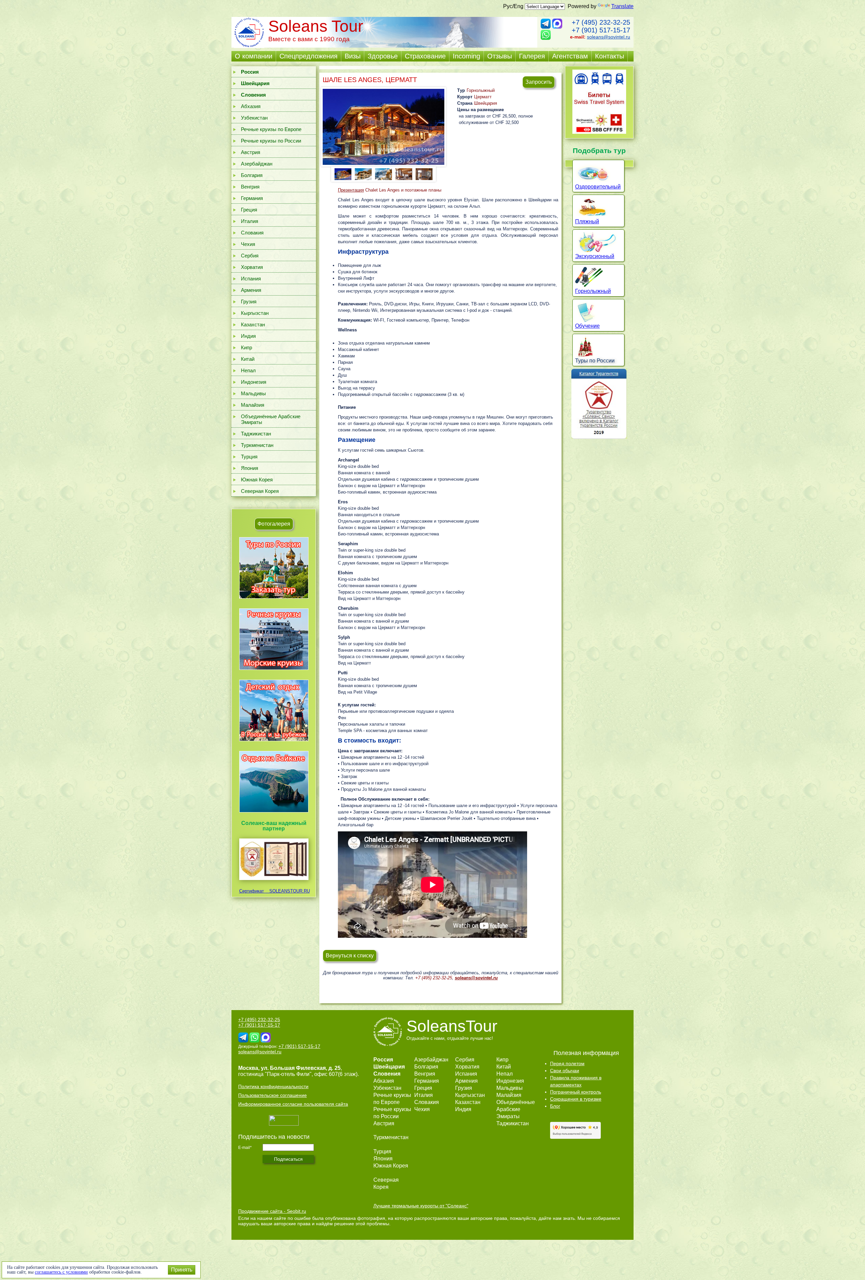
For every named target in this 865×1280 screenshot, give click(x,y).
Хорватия (252, 267)
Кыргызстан (255, 313)
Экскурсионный (594, 256)
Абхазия (251, 106)
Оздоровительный (598, 187)
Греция (249, 209)
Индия (248, 336)
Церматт (483, 96)
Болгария (252, 175)
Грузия (248, 301)
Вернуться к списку (350, 955)
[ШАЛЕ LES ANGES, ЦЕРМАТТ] (383, 127)
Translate (622, 6)
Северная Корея (260, 491)
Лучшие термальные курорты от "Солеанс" (420, 1205)
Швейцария (485, 103)
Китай (247, 359)
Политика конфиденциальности (273, 1086)
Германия (252, 198)
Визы (353, 56)
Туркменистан (257, 445)
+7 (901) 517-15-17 (601, 30)
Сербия (249, 255)
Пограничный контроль (575, 1092)
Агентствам (570, 56)
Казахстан (253, 324)
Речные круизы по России (271, 141)
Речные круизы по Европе (271, 129)
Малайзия (252, 405)
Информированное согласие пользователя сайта (293, 1104)
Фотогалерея (273, 524)
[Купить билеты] (599, 132)
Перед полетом (567, 1063)
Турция (249, 456)
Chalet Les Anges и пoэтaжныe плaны (390, 190)
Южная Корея (257, 479)
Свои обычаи (564, 1070)
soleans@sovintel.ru (608, 37)
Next (428, 173)
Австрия (250, 152)
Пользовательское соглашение (272, 1095)
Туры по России (595, 360)
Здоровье (383, 56)
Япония (249, 468)
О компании (253, 56)
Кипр (246, 347)
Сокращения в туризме (575, 1099)
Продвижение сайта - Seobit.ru (272, 1211)
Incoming (466, 56)
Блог (555, 1106)
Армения (251, 290)
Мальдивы (253, 393)
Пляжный (587, 221)
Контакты (609, 56)
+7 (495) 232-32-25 (601, 22)
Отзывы (499, 56)
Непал (248, 370)
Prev (339, 173)
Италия (249, 221)
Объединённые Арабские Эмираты (270, 419)
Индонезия (253, 382)
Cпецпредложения (308, 56)
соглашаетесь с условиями (61, 1272)
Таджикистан (256, 433)
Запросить (538, 82)
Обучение (587, 326)
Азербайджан (256, 164)
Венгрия (250, 187)
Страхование (425, 56)
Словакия (252, 232)
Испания (251, 278)
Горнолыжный (481, 90)
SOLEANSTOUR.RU (287, 891)
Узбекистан (254, 118)
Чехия (248, 244)
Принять (181, 1270)
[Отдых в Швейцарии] (273, 812)
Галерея (532, 56)
